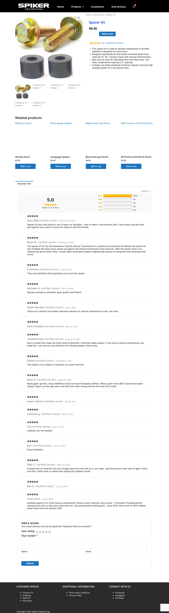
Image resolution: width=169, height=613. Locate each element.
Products (76, 6)
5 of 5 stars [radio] (49, 532)
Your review (29, 535)
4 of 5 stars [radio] (46, 532)
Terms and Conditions (79, 592)
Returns (26, 598)
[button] (79, 18)
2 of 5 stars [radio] (40, 532)
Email (88, 551)
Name (24, 551)
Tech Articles (118, 6)
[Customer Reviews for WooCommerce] (149, 191)
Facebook (119, 592)
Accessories (98, 15)
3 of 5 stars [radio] (43, 532)
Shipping (27, 595)
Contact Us (28, 592)
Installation (97, 6)
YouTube (119, 598)
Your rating (28, 531)
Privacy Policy (75, 595)
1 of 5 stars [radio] (37, 532)
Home (60, 6)
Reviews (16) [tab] (24, 183)
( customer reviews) (112, 43)
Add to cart (107, 34)
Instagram (120, 595)
